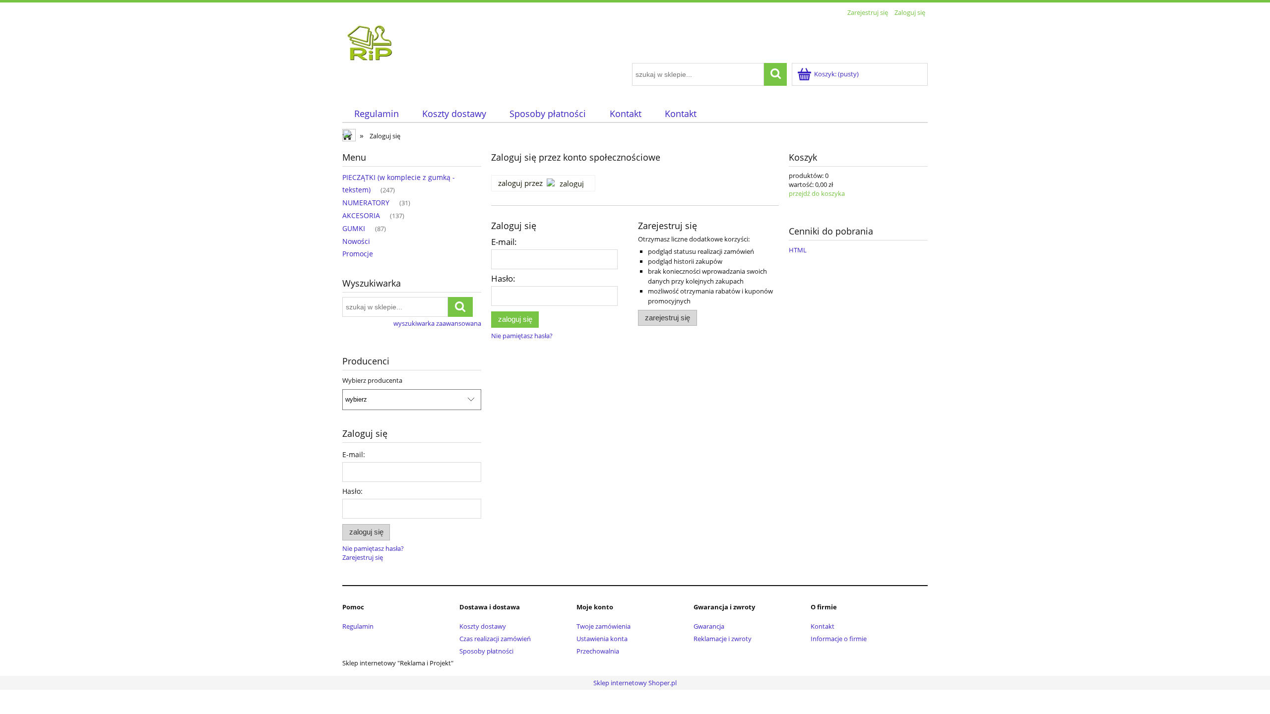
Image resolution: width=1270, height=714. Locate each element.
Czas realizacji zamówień (495, 638)
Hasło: (352, 491)
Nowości (356, 241)
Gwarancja (709, 626)
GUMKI (353, 228)
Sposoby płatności (486, 651)
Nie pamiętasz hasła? (522, 335)
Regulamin (358, 626)
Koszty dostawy (482, 626)
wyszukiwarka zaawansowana (437, 323)
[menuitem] (376, 113)
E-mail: (353, 454)
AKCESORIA (361, 215)
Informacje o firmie (839, 638)
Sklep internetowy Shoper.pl (635, 682)
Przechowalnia (597, 651)
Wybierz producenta (372, 380)
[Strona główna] (582, 41)
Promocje (357, 253)
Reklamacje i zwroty (723, 638)
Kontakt (822, 626)
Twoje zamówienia (603, 626)
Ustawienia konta (602, 638)
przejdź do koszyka (817, 193)
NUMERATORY (365, 202)
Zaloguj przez (520, 183)
